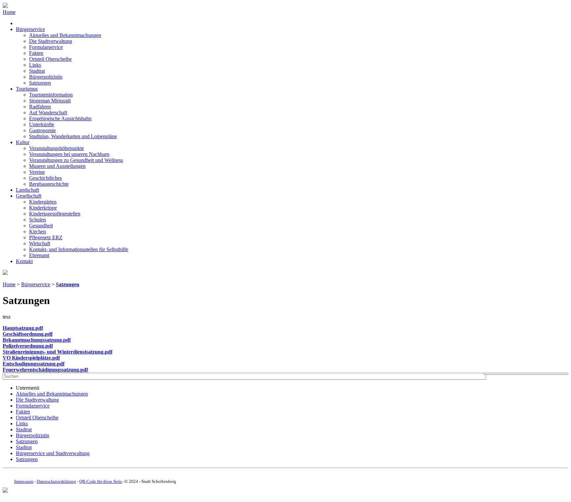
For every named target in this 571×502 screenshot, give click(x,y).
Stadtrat (37, 71)
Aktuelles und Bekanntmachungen (65, 35)
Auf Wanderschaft (48, 112)
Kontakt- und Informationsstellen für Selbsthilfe (78, 249)
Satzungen (40, 83)
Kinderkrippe (43, 208)
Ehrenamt (39, 255)
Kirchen (37, 231)
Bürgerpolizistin (45, 77)
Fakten (36, 53)
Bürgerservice (30, 29)
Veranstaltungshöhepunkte (56, 148)
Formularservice (46, 47)
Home (9, 12)
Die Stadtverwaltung (50, 41)
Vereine (37, 172)
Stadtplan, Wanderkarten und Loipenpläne (73, 136)
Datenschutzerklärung (56, 481)
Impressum (23, 481)
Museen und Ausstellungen (57, 166)
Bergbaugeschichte (49, 184)
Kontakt (24, 261)
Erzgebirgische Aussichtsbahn (60, 118)
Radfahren (40, 106)
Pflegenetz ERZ (45, 237)
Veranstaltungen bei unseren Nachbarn (69, 154)
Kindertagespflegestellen (54, 213)
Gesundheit (41, 225)
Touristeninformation (51, 94)
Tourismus (27, 89)
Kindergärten (43, 202)
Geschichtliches (45, 178)
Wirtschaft (39, 243)
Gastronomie (42, 130)
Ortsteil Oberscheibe (50, 59)
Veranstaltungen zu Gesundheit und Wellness (76, 160)
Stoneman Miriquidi (50, 100)
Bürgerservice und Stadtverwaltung (53, 453)
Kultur (22, 142)
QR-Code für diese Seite (100, 481)
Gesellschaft (28, 196)
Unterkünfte (41, 124)
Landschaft (27, 190)
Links (35, 65)
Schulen (37, 219)
